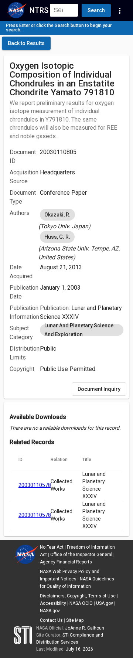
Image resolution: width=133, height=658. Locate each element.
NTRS (39, 10)
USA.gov (104, 603)
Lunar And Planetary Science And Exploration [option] (78, 330)
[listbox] (81, 219)
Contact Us (51, 620)
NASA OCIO (81, 603)
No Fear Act (52, 547)
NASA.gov (50, 610)
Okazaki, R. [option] (57, 215)
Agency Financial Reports (66, 562)
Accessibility (53, 603)
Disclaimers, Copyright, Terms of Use (78, 596)
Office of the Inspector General (81, 554)
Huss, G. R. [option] (57, 237)
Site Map (74, 620)
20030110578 (34, 485)
